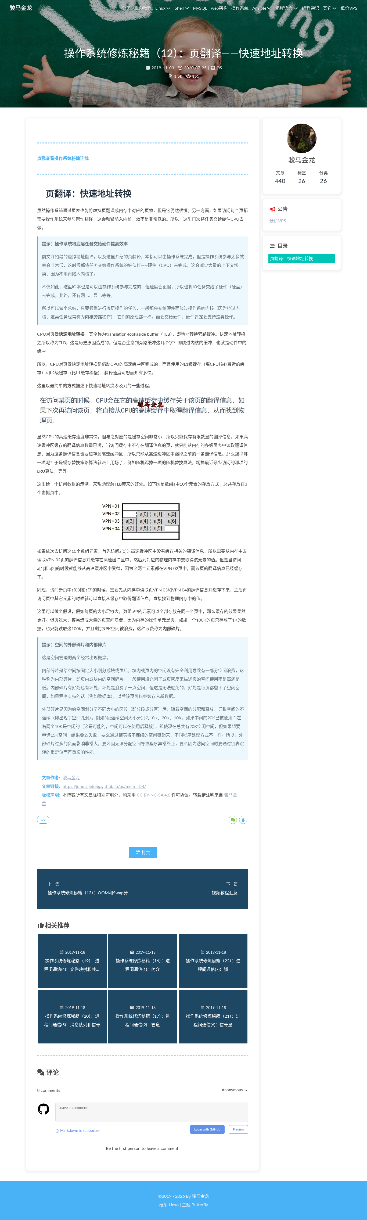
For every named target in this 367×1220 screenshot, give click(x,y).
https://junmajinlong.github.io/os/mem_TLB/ (104, 786)
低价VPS (277, 221)
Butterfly (200, 1205)
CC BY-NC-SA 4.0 (153, 795)
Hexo (174, 1205)
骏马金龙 (71, 778)
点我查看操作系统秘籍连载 (63, 158)
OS (219, 68)
